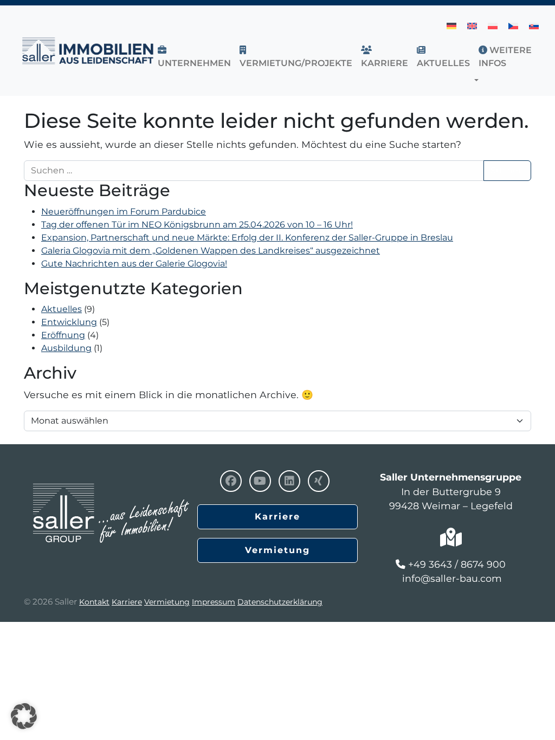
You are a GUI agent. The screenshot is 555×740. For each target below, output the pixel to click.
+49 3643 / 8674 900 (457, 564)
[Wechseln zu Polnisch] (492, 25)
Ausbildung (66, 348)
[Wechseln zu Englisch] (472, 25)
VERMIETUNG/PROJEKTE (296, 63)
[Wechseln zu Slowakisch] (534, 25)
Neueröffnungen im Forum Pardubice (123, 211)
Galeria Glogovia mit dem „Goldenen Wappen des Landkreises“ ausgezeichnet (210, 250)
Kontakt (94, 602)
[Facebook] (231, 481)
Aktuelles (61, 309)
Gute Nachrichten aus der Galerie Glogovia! (134, 263)
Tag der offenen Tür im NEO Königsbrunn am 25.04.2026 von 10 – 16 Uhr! (197, 224)
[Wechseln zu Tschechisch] (513, 25)
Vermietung (277, 550)
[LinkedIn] (289, 481)
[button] (478, 80)
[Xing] (319, 481)
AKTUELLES (443, 63)
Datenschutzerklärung (279, 602)
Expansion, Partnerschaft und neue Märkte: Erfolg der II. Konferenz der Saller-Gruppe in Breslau (247, 237)
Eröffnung (63, 335)
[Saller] (110, 490)
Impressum (213, 602)
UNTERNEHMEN (194, 63)
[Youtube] (260, 481)
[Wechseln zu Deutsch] (451, 25)
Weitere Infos (505, 56)
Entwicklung (69, 322)
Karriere (384, 63)
